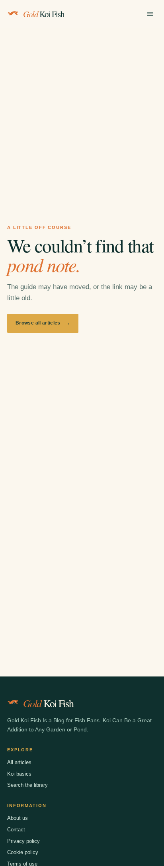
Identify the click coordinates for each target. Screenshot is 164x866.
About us (17, 818)
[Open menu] (150, 14)
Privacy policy (23, 841)
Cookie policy (22, 852)
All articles (19, 762)
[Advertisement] (82, 114)
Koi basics (19, 774)
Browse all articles (43, 323)
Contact (16, 830)
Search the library (27, 785)
